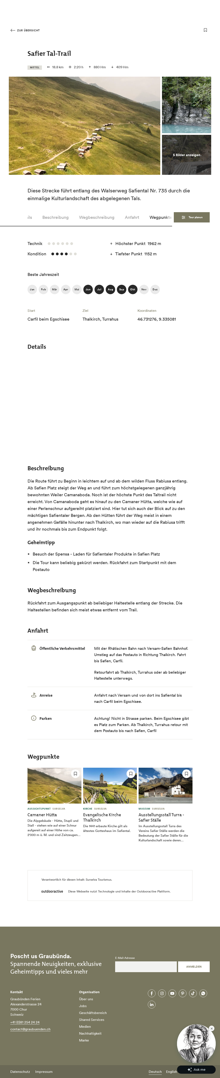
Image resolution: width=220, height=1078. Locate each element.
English (171, 1071)
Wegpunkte (161, 217)
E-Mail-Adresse (125, 958)
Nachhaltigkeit (90, 1033)
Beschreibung (55, 217)
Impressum (44, 1071)
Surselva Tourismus (98, 880)
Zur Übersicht (28, 30)
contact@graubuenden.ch (30, 1029)
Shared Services (91, 1019)
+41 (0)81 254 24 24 (25, 1022)
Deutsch (155, 1071)
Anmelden (194, 966)
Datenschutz (20, 1071)
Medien (85, 1026)
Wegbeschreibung (97, 217)
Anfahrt (132, 217)
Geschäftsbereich (93, 1013)
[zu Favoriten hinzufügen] (205, 30)
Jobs (83, 1006)
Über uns (86, 999)
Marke (84, 1040)
